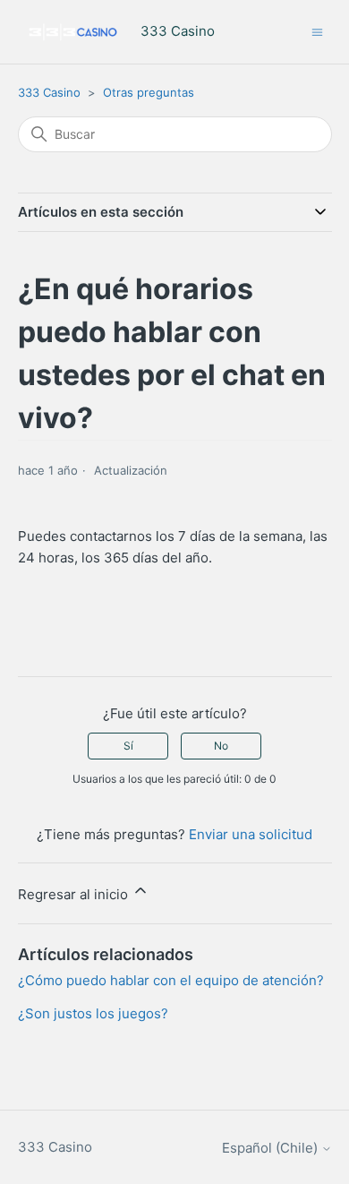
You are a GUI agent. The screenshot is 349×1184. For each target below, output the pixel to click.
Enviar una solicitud (250, 834)
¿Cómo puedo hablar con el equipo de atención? (171, 980)
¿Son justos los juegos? (93, 1013)
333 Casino (49, 92)
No (221, 745)
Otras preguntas (148, 92)
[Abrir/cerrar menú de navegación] (317, 31)
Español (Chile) (271, 1147)
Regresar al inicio (75, 894)
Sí (128, 745)
